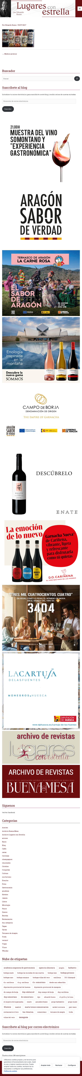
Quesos (4, 912)
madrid (18, 1007)
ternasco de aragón (57, 1012)
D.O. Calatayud (70, 977)
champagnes (7, 859)
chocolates (6, 863)
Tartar (4, 930)
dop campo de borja (46, 992)
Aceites (5, 828)
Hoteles (5, 895)
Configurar (72, 1065)
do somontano (27, 997)
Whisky (5, 951)
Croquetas (6, 870)
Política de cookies (10, 1071)
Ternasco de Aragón (10, 933)
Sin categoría (7, 923)
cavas (4, 852)
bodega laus (52, 973)
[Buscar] (77, 78)
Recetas (5, 916)
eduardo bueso (50, 997)
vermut (5, 940)
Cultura (5, 873)
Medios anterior (9, 54)
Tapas (4, 926)
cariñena (57, 977)
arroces (5, 838)
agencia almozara (47, 968)
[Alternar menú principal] (80, 8)
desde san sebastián (57, 982)
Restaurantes (7, 919)
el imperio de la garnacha (13, 1002)
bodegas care (8, 977)
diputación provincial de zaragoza (47, 987)
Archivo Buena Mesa (10, 831)
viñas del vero (9, 1017)
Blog (4, 845)
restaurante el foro (11, 1012)
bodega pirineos (67, 973)
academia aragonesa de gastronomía (19, 968)
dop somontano (10, 997)
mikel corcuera (59, 1007)
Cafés (4, 849)
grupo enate (72, 1002)
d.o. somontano (39, 982)
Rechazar (58, 1065)
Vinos (4, 947)
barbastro (72, 968)
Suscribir (8, 109)
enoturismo (6, 877)
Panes (4, 909)
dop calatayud (28, 992)
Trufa (4, 937)
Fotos (4, 884)
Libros (4, 902)
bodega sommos (23, 977)
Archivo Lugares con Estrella (13, 835)
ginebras (5, 891)
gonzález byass (42, 1002)
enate (29, 1002)
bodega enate (9, 973)
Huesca (7, 1007)
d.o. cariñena (9, 982)
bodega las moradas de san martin (30, 973)
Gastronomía (7, 888)
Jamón (5, 898)
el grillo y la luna (66, 997)
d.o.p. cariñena (23, 982)
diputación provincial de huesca (17, 987)
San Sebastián (28, 1012)
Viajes (4, 944)
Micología (6, 905)
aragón (61, 968)
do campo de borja (11, 992)
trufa (71, 1012)
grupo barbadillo (57, 1002)
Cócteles (5, 866)
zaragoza (23, 1017)
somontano (41, 1012)
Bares (4, 842)
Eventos (5, 880)
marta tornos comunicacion (36, 1007)
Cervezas (5, 856)
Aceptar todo (45, 1065)
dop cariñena (63, 992)
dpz (38, 997)
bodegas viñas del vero (41, 977)
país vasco (73, 1007)
